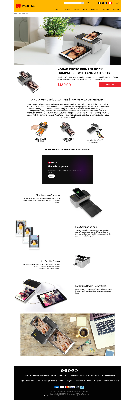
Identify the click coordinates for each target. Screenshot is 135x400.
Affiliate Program (94, 381)
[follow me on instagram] (106, 3)
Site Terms (44, 376)
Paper (85, 9)
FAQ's (21, 381)
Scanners (105, 9)
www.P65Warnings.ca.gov (80, 391)
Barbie (56, 9)
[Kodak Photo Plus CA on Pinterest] (69, 370)
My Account (91, 3)
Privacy (36, 376)
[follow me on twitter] (102, 3)
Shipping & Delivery (49, 381)
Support (116, 9)
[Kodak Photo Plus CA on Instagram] (72, 370)
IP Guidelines (73, 376)
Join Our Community (111, 381)
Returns (62, 381)
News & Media (97, 376)
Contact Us (85, 376)
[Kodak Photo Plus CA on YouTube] (76, 370)
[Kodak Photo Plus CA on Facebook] (62, 370)
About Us (27, 376)
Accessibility (110, 376)
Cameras (67, 9)
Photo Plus (28, 6)
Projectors (94, 9)
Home (15, 13)
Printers (76, 9)
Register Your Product (76, 381)
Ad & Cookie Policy (58, 376)
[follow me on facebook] (99, 3)
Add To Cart (109, 85)
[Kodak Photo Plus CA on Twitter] (65, 370)
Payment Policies (33, 381)
